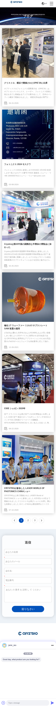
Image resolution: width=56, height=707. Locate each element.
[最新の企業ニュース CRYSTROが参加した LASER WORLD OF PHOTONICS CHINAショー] (28, 484)
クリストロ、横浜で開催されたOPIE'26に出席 (25, 83)
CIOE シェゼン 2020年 (14, 408)
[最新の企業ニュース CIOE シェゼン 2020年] (28, 403)
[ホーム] (28, 637)
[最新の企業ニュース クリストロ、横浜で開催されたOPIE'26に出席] (28, 77)
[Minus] (52, 645)
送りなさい (28, 609)
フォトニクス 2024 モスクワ (17, 164)
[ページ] (41, 520)
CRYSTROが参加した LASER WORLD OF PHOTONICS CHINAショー (24, 489)
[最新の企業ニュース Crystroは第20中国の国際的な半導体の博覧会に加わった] (28, 240)
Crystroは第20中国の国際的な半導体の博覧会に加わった (27, 245)
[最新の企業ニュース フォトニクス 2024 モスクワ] (28, 158)
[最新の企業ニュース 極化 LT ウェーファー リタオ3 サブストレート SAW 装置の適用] (28, 321)
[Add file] (3, 703)
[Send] (52, 703)
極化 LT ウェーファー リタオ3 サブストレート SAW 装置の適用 (25, 327)
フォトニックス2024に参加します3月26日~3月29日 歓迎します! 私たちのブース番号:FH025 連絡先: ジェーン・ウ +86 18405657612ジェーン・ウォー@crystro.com (27, 173)
